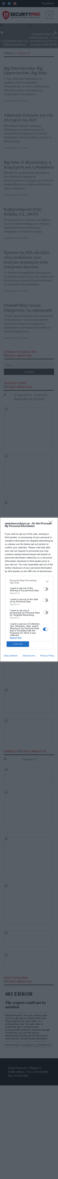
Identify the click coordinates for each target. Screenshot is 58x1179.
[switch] (45, 589)
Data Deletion (11, 655)
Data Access (29, 655)
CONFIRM (18, 644)
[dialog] (29, 589)
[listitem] (29, 581)
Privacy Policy (47, 655)
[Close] (52, 524)
